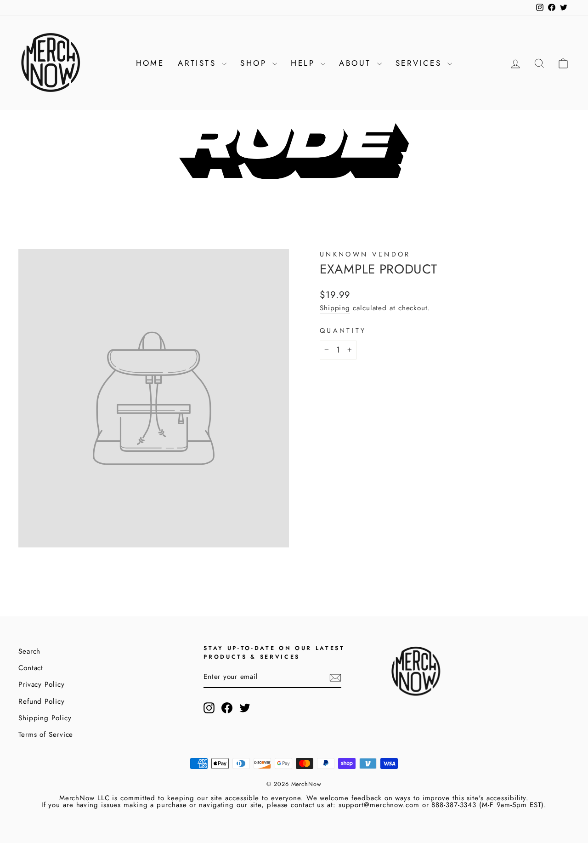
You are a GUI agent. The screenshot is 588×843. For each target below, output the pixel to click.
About (356, 62)
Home (150, 62)
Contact (30, 668)
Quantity (343, 330)
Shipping (335, 308)
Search (29, 651)
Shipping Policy (45, 718)
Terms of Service (45, 734)
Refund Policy (41, 701)
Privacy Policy (41, 684)
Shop (255, 62)
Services (421, 62)
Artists (199, 62)
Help (304, 62)
